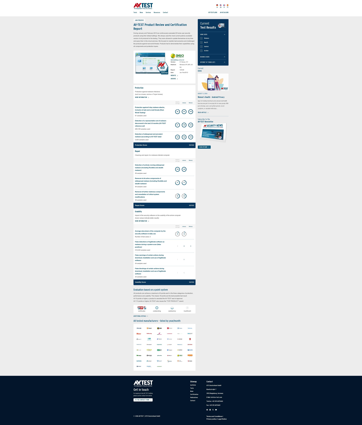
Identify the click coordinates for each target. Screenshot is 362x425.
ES (227, 7)
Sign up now (203, 147)
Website (173, 75)
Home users (203, 34)
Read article (202, 112)
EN (220, 7)
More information (141, 97)
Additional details (139, 316)
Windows (206, 38)
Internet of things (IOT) (207, 62)
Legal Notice (222, 419)
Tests (135, 12)
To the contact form (142, 400)
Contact (165, 12)
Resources (157, 12)
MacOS (206, 42)
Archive (173, 79)
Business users (204, 57)
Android (206, 46)
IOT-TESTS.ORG (212, 12)
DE (217, 7)
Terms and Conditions (214, 416)
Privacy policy (211, 419)
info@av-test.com (216, 397)
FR (224, 7)
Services (148, 12)
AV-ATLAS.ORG (224, 12)
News (141, 12)
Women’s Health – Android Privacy (211, 97)
